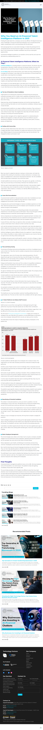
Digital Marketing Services (9, 683)
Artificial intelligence (6, 65)
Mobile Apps (6, 689)
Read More (4, 567)
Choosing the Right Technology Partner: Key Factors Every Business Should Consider (20, 501)
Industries (28, 664)
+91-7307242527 (9, 707)
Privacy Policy (29, 666)
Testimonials (29, 662)
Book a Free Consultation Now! (32, 1)
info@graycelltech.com (11, 705)
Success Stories (29, 658)
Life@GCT (28, 667)
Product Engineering (7, 687)
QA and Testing (6, 690)
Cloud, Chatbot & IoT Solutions (9, 679)
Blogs (27, 661)
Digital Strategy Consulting (9, 678)
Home (27, 653)
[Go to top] (41, 728)
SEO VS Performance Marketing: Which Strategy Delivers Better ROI (20, 520)
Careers (28, 659)
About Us (28, 655)
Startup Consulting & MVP (9, 684)
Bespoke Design (6, 692)
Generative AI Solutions (8, 681)
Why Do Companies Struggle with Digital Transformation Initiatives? (20, 514)
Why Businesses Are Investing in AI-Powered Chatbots (20, 508)
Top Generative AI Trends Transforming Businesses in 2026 (20, 495)
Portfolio (28, 656)
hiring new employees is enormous (17, 313)
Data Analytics (6, 686)
